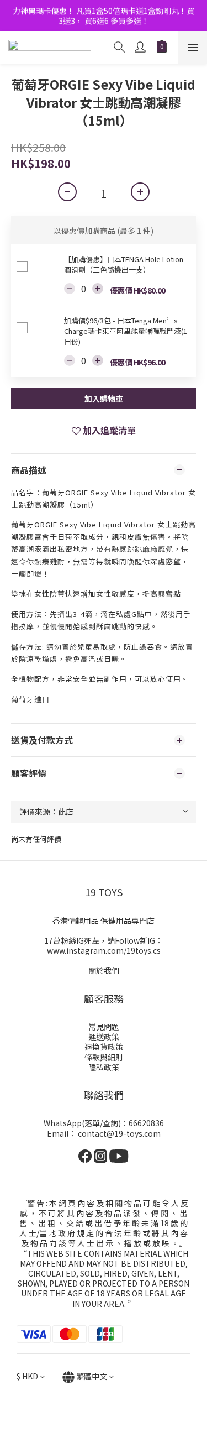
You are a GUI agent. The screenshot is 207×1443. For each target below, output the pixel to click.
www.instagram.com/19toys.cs (104, 950)
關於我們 (103, 970)
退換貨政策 (103, 1046)
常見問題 (103, 1026)
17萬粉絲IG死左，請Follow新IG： (103, 940)
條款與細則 (103, 1057)
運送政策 (103, 1036)
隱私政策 (103, 1067)
